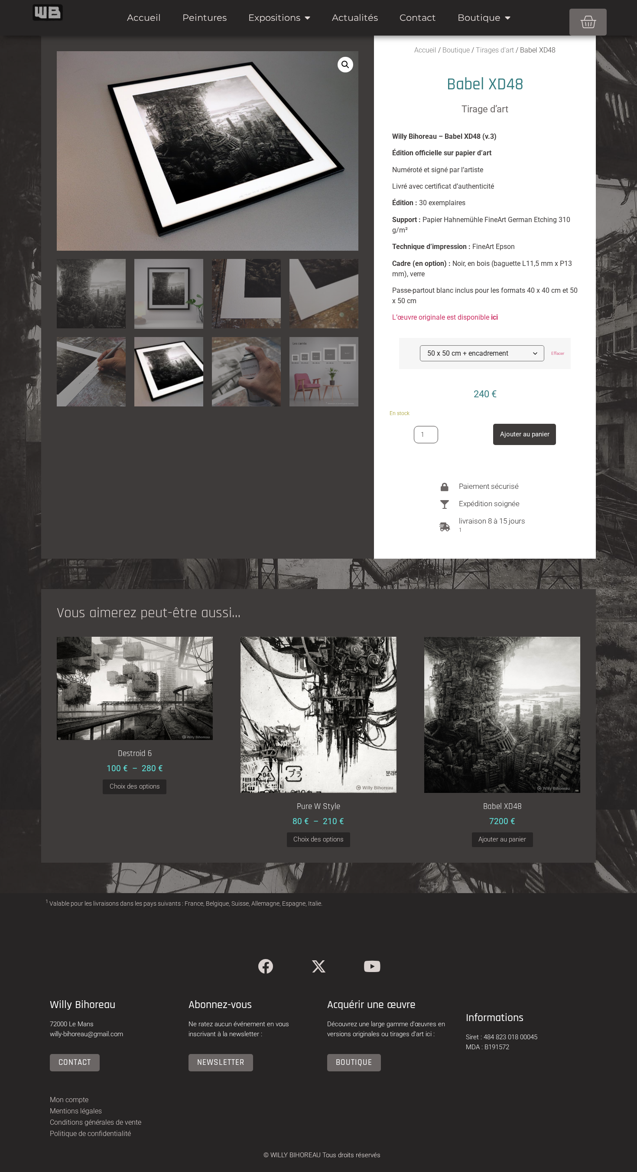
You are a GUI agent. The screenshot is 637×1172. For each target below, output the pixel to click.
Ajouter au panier (524, 434)
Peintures (204, 17)
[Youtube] (372, 966)
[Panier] (588, 22)
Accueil (144, 17)
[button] (345, 64)
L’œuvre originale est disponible (445, 317)
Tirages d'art (495, 50)
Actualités (355, 17)
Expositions (274, 17)
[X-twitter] (318, 966)
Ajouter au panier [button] (502, 839)
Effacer (557, 353)
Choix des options (135, 786)
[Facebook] (265, 966)
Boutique (479, 17)
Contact (418, 17)
